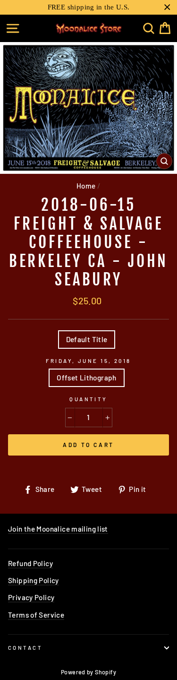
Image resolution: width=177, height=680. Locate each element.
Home (86, 185)
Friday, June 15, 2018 (88, 361)
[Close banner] (167, 7)
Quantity (88, 399)
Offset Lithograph (87, 377)
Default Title (87, 339)
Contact (25, 648)
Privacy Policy (31, 597)
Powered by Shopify (88, 672)
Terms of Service (36, 615)
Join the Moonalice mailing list (58, 529)
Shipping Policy (33, 580)
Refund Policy (30, 563)
